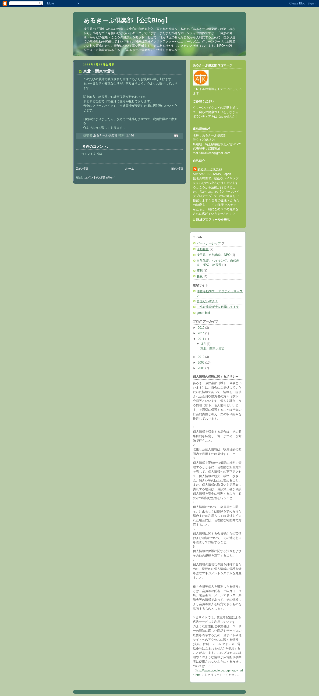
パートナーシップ (209, 243)
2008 (201, 368)
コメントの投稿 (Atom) (99, 177)
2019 (201, 327)
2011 (201, 339)
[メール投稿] (175, 135)
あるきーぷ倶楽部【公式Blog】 (127, 20)
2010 (201, 357)
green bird (203, 312)
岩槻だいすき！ (207, 301)
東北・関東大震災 (212, 348)
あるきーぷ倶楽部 (210, 169)
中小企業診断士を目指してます (218, 307)
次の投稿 (82, 168)
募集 (200, 276)
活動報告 (203, 249)
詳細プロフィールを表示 (213, 219)
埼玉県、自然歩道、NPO (213, 255)
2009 (201, 362)
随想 (200, 270)
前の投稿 (177, 168)
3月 (204, 344)
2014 (201, 333)
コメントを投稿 (91, 154)
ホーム (129, 168)
